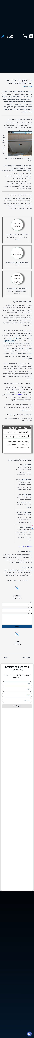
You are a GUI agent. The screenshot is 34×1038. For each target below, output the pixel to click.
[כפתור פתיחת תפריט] (31, 36)
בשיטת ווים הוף (17, 395)
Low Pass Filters (14, 338)
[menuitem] (32, 525)
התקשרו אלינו (17, 596)
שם (31, 602)
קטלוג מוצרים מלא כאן (25, 546)
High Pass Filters (9, 341)
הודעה (30, 613)
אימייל (30, 608)
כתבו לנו (17, 642)
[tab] (17, 427)
